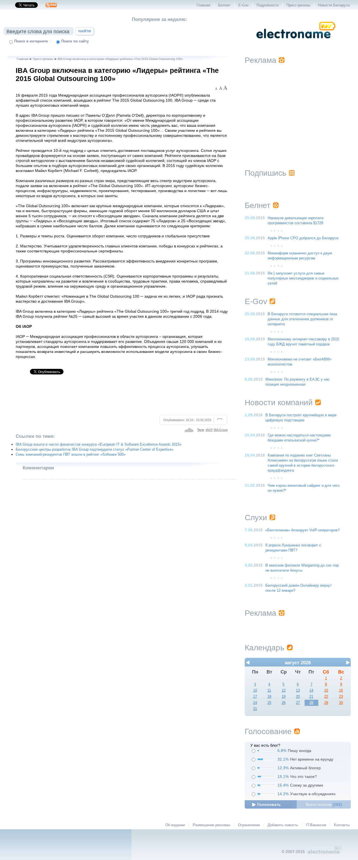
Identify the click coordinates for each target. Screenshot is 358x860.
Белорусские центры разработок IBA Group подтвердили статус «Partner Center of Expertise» (94, 449)
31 (255, 709)
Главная (203, 5)
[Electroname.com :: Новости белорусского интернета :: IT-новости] (295, 42)
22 (326, 697)
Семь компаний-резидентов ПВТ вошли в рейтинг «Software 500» (71, 455)
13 (298, 690)
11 (269, 690)
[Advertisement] (122, 397)
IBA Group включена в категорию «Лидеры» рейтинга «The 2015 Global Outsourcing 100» (120, 59)
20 (298, 697)
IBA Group (221, 429)
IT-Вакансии (316, 825)
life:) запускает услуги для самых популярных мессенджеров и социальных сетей (303, 278)
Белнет (224, 5)
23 (341, 697)
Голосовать (269, 804)
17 (255, 697)
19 (284, 697)
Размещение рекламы (211, 825)
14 (311, 690)
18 (269, 697)
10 (255, 690)
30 (341, 703)
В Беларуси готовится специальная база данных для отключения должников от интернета (302, 319)
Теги (200, 429)
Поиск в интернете (31, 41)
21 (311, 697)
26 (284, 703)
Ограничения (249, 825)
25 (269, 703)
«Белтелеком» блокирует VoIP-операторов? (302, 530)
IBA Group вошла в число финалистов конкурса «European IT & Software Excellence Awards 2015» (99, 444)
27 (298, 703)
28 (311, 703)
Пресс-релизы (298, 5)
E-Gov (243, 5)
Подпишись (265, 173)
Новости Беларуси (334, 5)
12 (284, 690)
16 (341, 690)
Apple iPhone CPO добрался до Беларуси (303, 238)
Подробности (267, 5)
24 (255, 703)
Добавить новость (283, 825)
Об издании (175, 825)
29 (326, 703)
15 (326, 690)
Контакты (342, 825)
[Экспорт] (51, 7)
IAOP (209, 429)
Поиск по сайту (75, 41)
